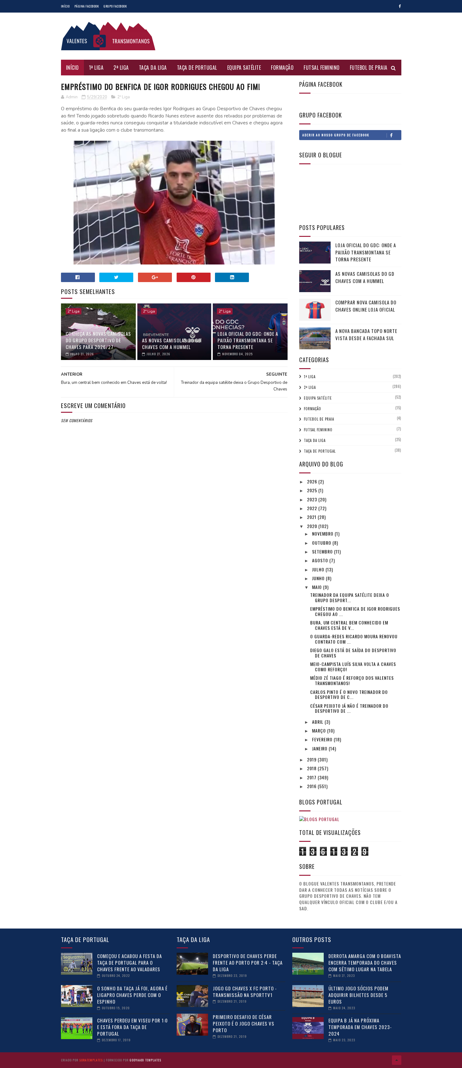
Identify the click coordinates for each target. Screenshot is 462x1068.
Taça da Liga (153, 67)
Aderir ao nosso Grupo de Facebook (335, 135)
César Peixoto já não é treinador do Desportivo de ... (349, 708)
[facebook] (400, 6)
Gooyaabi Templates (145, 1060)
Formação (282, 67)
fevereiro (323, 739)
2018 (312, 768)
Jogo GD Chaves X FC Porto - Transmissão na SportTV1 (245, 991)
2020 (312, 526)
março (319, 730)
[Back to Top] (396, 1060)
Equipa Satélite (244, 67)
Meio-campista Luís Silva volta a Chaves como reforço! (353, 667)
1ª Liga (96, 67)
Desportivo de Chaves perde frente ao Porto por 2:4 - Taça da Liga (248, 962)
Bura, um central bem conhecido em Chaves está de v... (349, 625)
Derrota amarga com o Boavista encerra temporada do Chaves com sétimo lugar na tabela (364, 962)
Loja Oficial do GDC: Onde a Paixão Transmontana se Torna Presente (247, 340)
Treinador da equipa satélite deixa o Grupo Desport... (349, 597)
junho (319, 578)
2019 (312, 759)
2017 (312, 777)
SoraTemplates (91, 1060)
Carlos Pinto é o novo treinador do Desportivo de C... (349, 694)
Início (65, 6)
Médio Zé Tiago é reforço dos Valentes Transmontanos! (352, 680)
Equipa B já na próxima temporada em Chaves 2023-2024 (360, 1027)
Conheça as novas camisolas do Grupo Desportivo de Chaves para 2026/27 (98, 340)
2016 (312, 786)
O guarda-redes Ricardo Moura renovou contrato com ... (354, 639)
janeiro (320, 748)
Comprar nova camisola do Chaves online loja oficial (365, 306)
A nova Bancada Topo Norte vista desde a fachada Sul (366, 334)
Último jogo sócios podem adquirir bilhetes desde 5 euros (358, 995)
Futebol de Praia (369, 67)
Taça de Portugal (197, 67)
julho (319, 569)
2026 (312, 481)
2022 (312, 508)
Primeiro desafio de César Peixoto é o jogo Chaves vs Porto (243, 1023)
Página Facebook (86, 6)
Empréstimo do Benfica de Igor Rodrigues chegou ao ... (355, 611)
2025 (312, 490)
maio (317, 587)
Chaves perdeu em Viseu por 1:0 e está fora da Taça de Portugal (132, 1027)
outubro (322, 542)
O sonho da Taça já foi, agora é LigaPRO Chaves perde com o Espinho (132, 995)
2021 (312, 517)
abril (318, 721)
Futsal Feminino (322, 67)
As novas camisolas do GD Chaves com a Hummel (171, 343)
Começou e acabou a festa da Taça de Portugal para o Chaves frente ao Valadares (129, 962)
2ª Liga (121, 67)
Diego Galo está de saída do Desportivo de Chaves (353, 653)
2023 (312, 499)
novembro (323, 533)
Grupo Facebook (115, 6)
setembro (323, 551)
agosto (320, 560)
